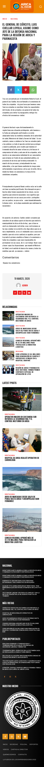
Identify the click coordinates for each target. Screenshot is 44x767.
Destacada (20, 311)
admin (25, 285)
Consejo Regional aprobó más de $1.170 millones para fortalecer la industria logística (28, 343)
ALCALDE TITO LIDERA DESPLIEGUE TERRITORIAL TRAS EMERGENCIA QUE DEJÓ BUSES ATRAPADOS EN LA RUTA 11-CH (22, 587)
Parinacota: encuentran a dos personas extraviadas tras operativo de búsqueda (18, 581)
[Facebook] (11, 90)
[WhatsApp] (33, 90)
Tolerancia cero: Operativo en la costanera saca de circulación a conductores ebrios (21, 651)
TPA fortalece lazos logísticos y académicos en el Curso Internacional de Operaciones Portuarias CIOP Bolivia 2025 (21, 662)
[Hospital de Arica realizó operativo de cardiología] (22, 440)
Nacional (14, 18)
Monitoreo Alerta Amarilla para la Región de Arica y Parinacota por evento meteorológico (21, 571)
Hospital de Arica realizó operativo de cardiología (22, 459)
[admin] (19, 285)
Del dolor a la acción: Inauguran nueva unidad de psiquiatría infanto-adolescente (21, 656)
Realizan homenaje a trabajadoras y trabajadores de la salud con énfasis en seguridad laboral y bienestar (17, 645)
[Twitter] (18, 90)
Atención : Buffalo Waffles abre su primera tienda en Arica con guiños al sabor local (21, 668)
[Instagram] (20, 293)
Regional (19, 351)
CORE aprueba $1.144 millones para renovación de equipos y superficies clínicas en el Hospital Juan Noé (28, 357)
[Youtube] (29, 293)
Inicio (4, 18)
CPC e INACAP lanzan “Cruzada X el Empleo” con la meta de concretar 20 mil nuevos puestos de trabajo (20, 594)
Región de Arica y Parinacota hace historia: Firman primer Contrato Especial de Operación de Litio (28, 370)
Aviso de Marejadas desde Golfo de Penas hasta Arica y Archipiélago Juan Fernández (28, 330)
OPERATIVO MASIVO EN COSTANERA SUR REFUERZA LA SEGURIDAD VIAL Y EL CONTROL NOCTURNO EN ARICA (27, 317)
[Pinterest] (25, 90)
